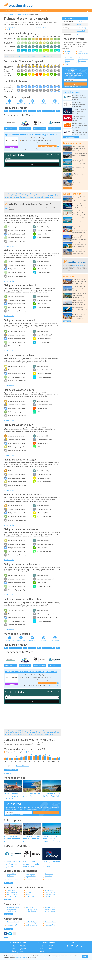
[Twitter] (10, 934)
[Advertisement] (62, 4)
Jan (6, 111)
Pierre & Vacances (50, 892)
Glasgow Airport (50, 909)
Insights (39, 11)
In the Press (20, 952)
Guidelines (23, 948)
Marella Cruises (30, 896)
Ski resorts (48, 880)
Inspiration (31, 11)
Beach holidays (11, 874)
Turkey (51, 950)
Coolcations (48, 876)
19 (45, 755)
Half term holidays (12, 880)
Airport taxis (69, 57)
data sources (49, 197)
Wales (19, 14)
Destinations (16, 11)
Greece (50, 947)
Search (45, 11)
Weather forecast (21, 103)
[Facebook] (6, 934)
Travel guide (44, 103)
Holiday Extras (49, 890)
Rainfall (9, 30)
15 (49, 756)
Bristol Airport (11, 911)
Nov (53, 111)
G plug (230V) (81, 31)
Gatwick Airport (50, 907)
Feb (11, 111)
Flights (67, 53)
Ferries (80, 57)
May (25, 111)
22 (35, 754)
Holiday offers (11, 890)
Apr (20, 111)
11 (19, 756)
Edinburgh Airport (31, 911)
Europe (11, 14)
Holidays (67, 51)
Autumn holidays (31, 878)
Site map (13, 951)
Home (5, 14)
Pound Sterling (81, 28)
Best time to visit (10, 103)
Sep (44, 111)
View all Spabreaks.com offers (52, 149)
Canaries (51, 945)
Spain (50, 948)
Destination (8, 158)
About (12, 945)
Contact (13, 947)
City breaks (10, 876)
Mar (15, 111)
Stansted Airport (12, 909)
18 (33, 755)
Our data (22, 945)
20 (31, 754)
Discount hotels (11, 896)
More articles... (68, 188)
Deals (24, 11)
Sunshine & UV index (41, 28)
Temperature (11, 28)
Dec (58, 111)
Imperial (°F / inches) (22, 766)
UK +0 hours (80, 21)
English (79, 24)
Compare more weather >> (11, 769)
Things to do (82, 61)
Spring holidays (30, 874)
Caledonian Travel (50, 894)
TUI (27, 890)
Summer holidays (31, 876)
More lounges (8, 929)
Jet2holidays (29, 892)
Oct (48, 111)
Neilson (28, 894)
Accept (85, 956)
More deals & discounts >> (71, 137)
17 (26, 755)
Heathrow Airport (31, 926)
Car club (67, 61)
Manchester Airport (13, 907)
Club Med (48, 896)
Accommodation (83, 53)
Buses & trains (69, 59)
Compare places (50, 878)
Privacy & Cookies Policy (21, 957)
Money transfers (83, 59)
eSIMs (66, 65)
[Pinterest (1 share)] (14, 934)
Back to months (9, 246)
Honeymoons (49, 874)
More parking (8, 914)
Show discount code (47, 146)
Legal (12, 950)
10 (16, 757)
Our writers (23, 947)
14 (24, 756)
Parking (42, 950)
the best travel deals (77, 265)
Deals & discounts (55, 103)
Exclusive (12, 147)
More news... (67, 321)
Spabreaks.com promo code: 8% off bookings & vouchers (31, 134)
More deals (8, 899)
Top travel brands (12, 892)
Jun (29, 111)
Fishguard (26, 14)
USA (50, 951)
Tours (80, 63)
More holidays (8, 883)
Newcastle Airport (50, 911)
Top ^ (6, 937)
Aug (39, 111)
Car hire (67, 63)
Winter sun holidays (32, 880)
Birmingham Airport (32, 909)
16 (43, 755)
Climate (42, 951)
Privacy (13, 948)
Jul (34, 111)
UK (15, 14)
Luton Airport (30, 907)
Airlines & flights (12, 894)
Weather (7, 11)
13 (21, 756)
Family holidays (11, 878)
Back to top (7, 773)
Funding (22, 950)
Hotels (80, 51)
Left (78, 34)
